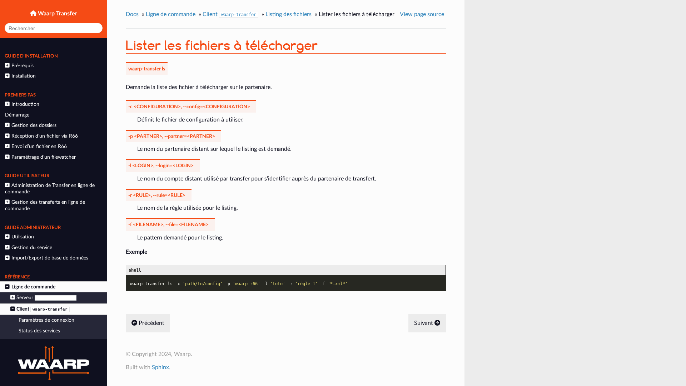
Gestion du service (31, 247)
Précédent (150, 323)
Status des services (39, 330)
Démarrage (17, 115)
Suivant (424, 323)
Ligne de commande (33, 287)
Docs (132, 14)
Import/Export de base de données (49, 258)
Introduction (25, 104)
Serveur (45, 297)
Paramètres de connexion (46, 320)
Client (42, 309)
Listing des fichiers (288, 14)
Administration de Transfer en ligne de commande (49, 188)
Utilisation (22, 236)
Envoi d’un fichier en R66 (39, 146)
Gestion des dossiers (33, 125)
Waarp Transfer (56, 13)
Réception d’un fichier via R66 (44, 136)
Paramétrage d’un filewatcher (43, 157)
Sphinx (160, 367)
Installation (23, 76)
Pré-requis (22, 65)
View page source (422, 14)
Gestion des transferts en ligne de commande (45, 205)
